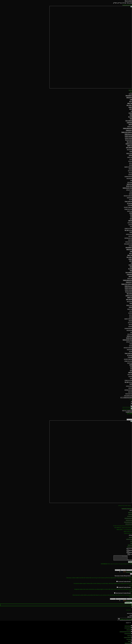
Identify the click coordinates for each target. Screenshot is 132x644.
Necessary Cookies (119, 576)
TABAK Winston (128, 134)
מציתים (130, 172)
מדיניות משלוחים (128, 238)
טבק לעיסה (129, 211)
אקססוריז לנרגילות (128, 196)
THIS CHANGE (128, 121)
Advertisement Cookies (121, 593)
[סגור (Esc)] (127, 613)
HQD (131, 219)
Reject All (123, 570)
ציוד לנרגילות (129, 190)
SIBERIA (130, 221)
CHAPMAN (129, 123)
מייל (131, 554)
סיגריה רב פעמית (128, 228)
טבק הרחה (130, 222)
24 (131, 403)
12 (131, 401)
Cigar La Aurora (128, 201)
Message (129, 560)
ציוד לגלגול (129, 157)
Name (130, 550)
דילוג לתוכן (129, 617)
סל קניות (130, 240)
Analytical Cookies (122, 587)
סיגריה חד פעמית (128, 209)
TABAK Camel (128, 144)
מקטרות (130, 224)
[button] (125, 619)
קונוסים (130, 169)
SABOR (130, 124)
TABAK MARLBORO (127, 128)
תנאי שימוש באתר (128, 244)
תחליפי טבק (129, 149)
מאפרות (130, 174)
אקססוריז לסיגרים (128, 207)
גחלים (131, 192)
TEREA (130, 155)
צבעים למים (129, 197)
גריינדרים (130, 171)
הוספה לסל (129, 419)
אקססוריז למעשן (128, 167)
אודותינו (130, 236)
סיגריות (130, 94)
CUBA (130, 213)
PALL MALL (129, 105)
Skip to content (128, 1)
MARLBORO (129, 97)
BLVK (131, 232)
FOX (131, 215)
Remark (129, 581)
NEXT (130, 101)
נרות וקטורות (129, 410)
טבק (131, 180)
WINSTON (129, 103)
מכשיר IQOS (129, 153)
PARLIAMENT (129, 96)
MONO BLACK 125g (127, 188)
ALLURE (130, 117)
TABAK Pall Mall (128, 136)
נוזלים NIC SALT (128, 230)
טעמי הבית (129, 182)
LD (131, 111)
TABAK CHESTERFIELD (126, 132)
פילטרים (130, 161)
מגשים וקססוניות (128, 176)
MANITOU (129, 146)
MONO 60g (129, 184)
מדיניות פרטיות (128, 242)
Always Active (127, 576)
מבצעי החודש (129, 234)
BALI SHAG (129, 142)
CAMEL (130, 107)
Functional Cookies (122, 581)
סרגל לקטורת (129, 412)
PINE (131, 119)
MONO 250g (129, 186)
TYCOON (130, 205)
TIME (131, 115)
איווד (131, 226)
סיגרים (130, 199)
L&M (131, 99)
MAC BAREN (129, 147)
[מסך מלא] (130, 613)
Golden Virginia (128, 138)
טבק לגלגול (129, 126)
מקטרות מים (129, 178)
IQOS (131, 151)
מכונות (130, 165)
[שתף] (128, 613)
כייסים (130, 163)
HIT (131, 217)
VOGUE (130, 113)
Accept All (117, 570)
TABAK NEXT (129, 130)
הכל (131, 405)
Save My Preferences (121, 598)
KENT (130, 109)
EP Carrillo (129, 203)
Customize (129, 570)
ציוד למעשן (124, 410)
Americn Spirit (128, 140)
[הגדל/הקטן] (131, 613)
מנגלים (130, 194)
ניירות (130, 159)
